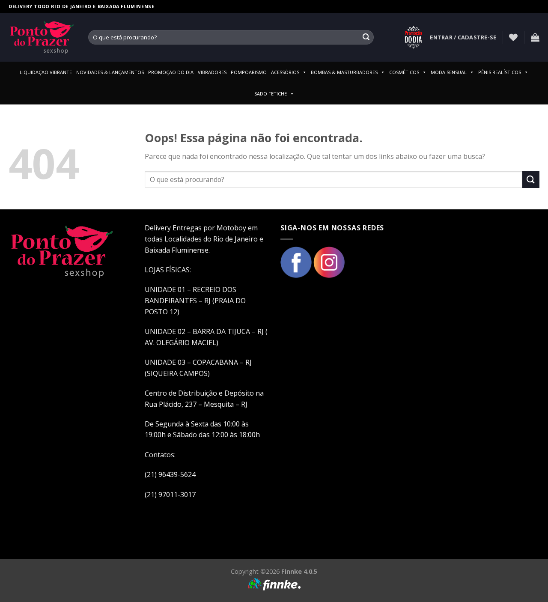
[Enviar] (366, 37)
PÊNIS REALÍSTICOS (499, 72)
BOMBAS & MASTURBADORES (344, 72)
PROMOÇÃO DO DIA (171, 72)
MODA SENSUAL (449, 72)
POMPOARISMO (249, 72)
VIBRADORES (212, 72)
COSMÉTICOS (404, 72)
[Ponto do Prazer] (42, 37)
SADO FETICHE (270, 93)
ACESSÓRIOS (285, 72)
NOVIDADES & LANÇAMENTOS (110, 72)
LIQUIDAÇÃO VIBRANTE (46, 72)
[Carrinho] (535, 37)
